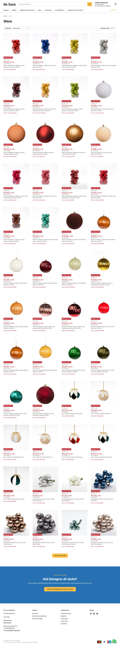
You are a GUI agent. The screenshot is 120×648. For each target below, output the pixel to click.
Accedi (114, 10)
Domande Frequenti (37, 618)
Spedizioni (63, 616)
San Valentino (59, 10)
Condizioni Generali (66, 613)
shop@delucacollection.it (13, 630)
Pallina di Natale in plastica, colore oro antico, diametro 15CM (73, 153)
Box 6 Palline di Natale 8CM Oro (42, 457)
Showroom (35, 613)
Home (5, 16)
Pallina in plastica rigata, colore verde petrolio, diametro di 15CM (15, 414)
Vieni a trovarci (7, 622)
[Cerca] (89, 4)
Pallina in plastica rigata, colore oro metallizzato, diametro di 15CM (102, 284)
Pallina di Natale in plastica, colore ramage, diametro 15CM (14, 153)
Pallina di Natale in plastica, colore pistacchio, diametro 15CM (72, 109)
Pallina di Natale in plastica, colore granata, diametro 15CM (43, 153)
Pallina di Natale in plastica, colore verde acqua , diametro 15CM (45, 240)
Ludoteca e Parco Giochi (75, 10)
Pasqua (6, 10)
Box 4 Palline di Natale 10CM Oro (101, 413)
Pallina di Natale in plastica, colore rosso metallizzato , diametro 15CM (74, 197)
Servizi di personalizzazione (39, 616)
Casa (39, 10)
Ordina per (8, 28)
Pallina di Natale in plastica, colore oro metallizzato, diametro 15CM (44, 109)
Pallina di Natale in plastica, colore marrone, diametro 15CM (14, 109)
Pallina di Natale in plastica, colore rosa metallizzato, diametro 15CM (15, 197)
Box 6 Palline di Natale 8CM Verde (101, 457)
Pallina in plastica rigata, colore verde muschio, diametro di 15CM (102, 371)
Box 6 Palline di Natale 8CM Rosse (72, 457)
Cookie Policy (64, 621)
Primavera (48, 10)
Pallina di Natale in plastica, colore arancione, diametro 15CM (14, 66)
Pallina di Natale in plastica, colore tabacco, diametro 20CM (14, 240)
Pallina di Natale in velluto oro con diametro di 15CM (101, 153)
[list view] (114, 28)
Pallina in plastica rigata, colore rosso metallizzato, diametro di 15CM (73, 327)
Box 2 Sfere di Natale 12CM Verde (72, 413)
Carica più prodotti (60, 555)
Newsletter (64, 624)
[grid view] (112, 28)
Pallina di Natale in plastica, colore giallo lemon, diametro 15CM (74, 66)
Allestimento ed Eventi (27, 10)
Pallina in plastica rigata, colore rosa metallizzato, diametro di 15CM (44, 327)
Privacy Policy (64, 618)
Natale (14, 10)
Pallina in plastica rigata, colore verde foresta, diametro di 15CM (73, 371)
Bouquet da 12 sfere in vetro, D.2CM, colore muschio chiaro (73, 543)
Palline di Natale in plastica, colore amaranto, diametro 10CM (43, 414)
